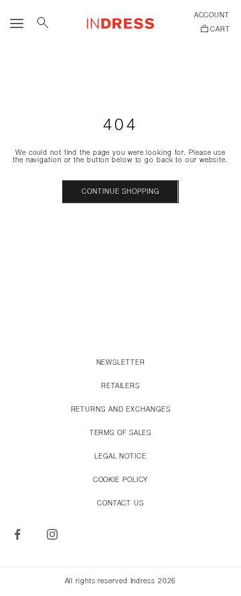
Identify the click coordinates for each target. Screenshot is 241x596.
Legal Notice (120, 457)
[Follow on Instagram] (52, 534)
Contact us (120, 504)
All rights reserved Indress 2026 (121, 582)
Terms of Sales (121, 433)
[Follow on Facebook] (17, 534)
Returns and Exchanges (121, 410)
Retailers (120, 386)
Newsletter (120, 363)
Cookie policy (121, 480)
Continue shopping (120, 192)
